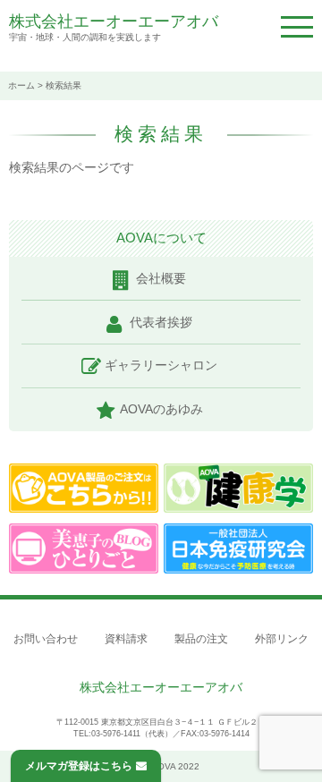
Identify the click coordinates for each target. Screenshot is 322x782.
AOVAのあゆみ (161, 409)
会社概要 (161, 278)
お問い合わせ (45, 639)
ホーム (21, 85)
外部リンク (282, 639)
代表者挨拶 (161, 322)
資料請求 (126, 639)
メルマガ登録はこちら (78, 766)
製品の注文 (201, 639)
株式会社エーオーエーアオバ (113, 21)
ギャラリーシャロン (161, 365)
